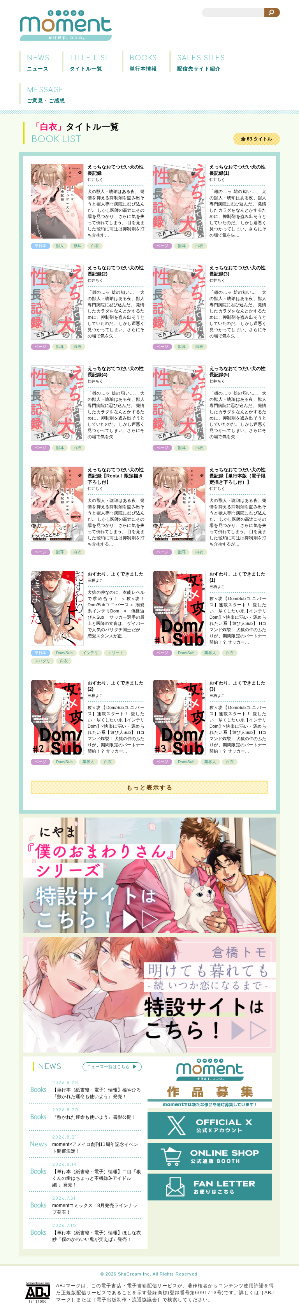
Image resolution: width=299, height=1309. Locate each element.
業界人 (210, 653)
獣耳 (77, 246)
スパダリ (42, 661)
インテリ (90, 653)
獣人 (60, 246)
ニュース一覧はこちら (108, 1066)
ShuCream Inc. (134, 1274)
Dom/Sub (64, 653)
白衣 (95, 246)
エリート (115, 653)
